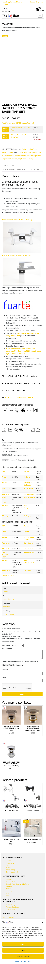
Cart (7, 865)
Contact (8, 861)
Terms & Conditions (13, 907)
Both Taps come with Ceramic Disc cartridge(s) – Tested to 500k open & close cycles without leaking (23, 351)
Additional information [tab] (14, 170)
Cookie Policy (18, 961)
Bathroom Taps (8, 152)
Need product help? (12, 872)
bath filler (27, 152)
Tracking (9, 891)
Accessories (8, 917)
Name (5, 670)
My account (10, 863)
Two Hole (10, 599)
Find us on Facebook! (10, 575)
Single (5, 599)
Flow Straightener (34, 155)
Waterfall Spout (8, 614)
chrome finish (11, 155)
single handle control (9, 159)
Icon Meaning (10, 870)
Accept (23, 944)
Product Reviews (12, 882)
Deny (23, 950)
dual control (21, 155)
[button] (43, 922)
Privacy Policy (27, 961)
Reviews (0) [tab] (34, 170)
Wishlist (8, 867)
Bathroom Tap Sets (29, 149)
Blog (7, 895)
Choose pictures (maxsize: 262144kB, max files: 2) (20, 661)
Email (4, 677)
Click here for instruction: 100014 (19, 398)
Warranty (9, 886)
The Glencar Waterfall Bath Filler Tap (17, 220)
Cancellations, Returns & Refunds (17, 884)
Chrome (5, 591)
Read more (5, 129)
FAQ (7, 893)
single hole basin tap (25, 159)
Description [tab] (8, 165)
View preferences (23, 956)
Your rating (6, 645)
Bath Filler (6, 606)
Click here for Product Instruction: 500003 (22, 383)
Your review (7, 648)
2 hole (20, 152)
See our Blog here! (37, 2)
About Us (9, 879)
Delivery (8, 888)
